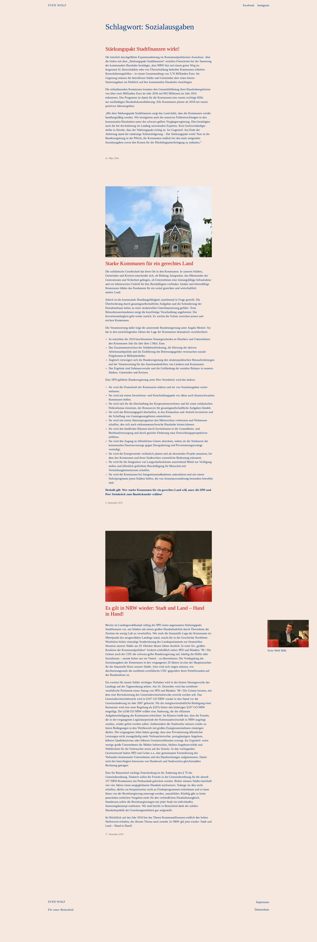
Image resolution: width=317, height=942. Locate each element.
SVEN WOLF (57, 5)
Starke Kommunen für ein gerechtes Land (149, 263)
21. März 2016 (112, 158)
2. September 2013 (114, 503)
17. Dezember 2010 (114, 834)
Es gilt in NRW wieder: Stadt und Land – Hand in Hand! (154, 611)
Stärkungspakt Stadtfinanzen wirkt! (142, 49)
